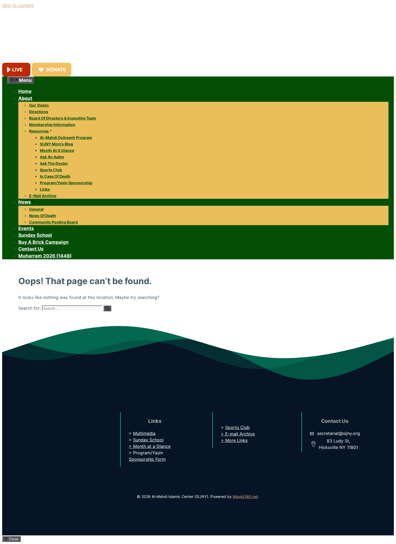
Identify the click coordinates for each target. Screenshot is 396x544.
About (25, 98)
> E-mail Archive (238, 434)
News (24, 202)
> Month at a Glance (150, 446)
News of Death (42, 215)
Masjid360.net (245, 496)
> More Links (234, 440)
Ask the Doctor (54, 163)
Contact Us (31, 249)
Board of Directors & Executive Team (62, 118)
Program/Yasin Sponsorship (66, 182)
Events (26, 228)
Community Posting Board (53, 222)
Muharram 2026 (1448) (45, 256)
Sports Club (51, 170)
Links (45, 189)
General (36, 209)
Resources (39, 131)
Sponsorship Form (147, 459)
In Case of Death (55, 176)
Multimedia (144, 433)
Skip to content (18, 5)
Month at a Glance (57, 150)
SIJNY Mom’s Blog (56, 144)
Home (25, 91)
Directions (38, 111)
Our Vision (39, 105)
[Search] (107, 308)
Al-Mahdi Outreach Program (66, 137)
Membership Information (52, 124)
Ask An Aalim (52, 157)
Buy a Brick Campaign (43, 242)
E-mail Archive (42, 195)
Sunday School (35, 235)
